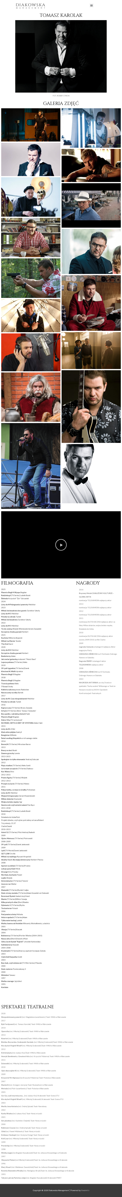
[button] (92, 5)
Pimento (85, 1190)
